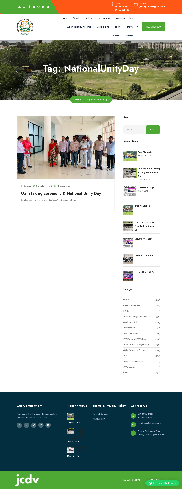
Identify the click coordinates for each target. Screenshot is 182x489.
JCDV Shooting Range (133, 361)
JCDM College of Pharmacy (135, 350)
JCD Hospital (129, 328)
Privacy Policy (99, 419)
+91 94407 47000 (145, 414)
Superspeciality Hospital (79, 26)
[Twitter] (43, 7)
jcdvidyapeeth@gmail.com (152, 6)
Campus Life (103, 26)
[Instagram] (38, 7)
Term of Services (100, 414)
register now (153, 27)
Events (126, 300)
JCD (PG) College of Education (136, 316)
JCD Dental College (131, 322)
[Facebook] (29, 7)
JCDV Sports (129, 367)
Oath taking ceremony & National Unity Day (61, 193)
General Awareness (131, 305)
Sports (118, 26)
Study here (104, 18)
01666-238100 (122, 10)
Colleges (89, 18)
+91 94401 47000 (145, 417)
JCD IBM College (130, 333)
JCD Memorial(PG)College (134, 339)
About (76, 18)
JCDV (125, 356)
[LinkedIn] (34, 7)
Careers (115, 35)
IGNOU (126, 311)
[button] (162, 483)
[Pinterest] (48, 7)
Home (64, 18)
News (130, 26)
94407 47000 (121, 6)
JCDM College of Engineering (136, 344)
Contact (129, 35)
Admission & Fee (124, 18)
